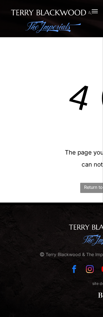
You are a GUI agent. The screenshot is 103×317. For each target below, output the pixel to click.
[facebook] (74, 269)
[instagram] (90, 269)
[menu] (94, 11)
